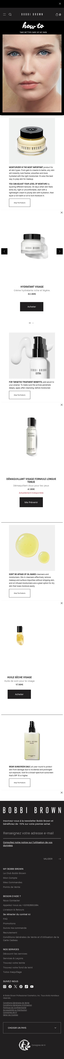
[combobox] (32, 1027)
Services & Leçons (13, 958)
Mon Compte (10, 877)
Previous (4, 251)
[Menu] (4, 14)
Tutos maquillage (12, 971)
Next (60, 251)
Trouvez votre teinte (14, 962)
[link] (58, 14)
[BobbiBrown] (32, 14)
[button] (4, 14)
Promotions (9, 923)
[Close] (60, 4)
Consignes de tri (10, 1012)
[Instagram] (4, 986)
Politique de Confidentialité (14, 1007)
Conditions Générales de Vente (16, 1003)
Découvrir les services (15, 953)
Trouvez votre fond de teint (18, 967)
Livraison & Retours (13, 909)
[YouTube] (31, 986)
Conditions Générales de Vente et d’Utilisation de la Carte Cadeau (31, 938)
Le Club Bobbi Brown (14, 873)
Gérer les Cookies (10, 1015)
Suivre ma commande (15, 927)
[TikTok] (26, 986)
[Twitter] (15, 986)
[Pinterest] (21, 986)
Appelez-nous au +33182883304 (20, 905)
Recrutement (10, 932)
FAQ (5, 918)
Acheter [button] (31, 306)
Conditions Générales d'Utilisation (17, 1005)
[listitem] (32, 263)
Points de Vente (11, 886)
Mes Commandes (12, 882)
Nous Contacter (11, 900)
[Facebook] (10, 986)
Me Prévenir (31, 502)
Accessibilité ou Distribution (15, 1010)
